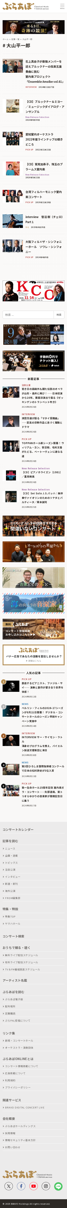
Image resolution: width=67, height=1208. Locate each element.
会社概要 (9, 1118)
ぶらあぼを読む (13, 992)
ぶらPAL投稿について (17, 1020)
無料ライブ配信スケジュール (21, 955)
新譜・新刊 (11, 884)
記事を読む (10, 841)
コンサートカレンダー (18, 829)
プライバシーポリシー (18, 1087)
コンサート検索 (13, 936)
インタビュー (12, 876)
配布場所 (10, 1006)
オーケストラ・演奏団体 (19, 1047)
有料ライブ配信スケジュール (21, 962)
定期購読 (10, 1013)
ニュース (10, 848)
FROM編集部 (12, 898)
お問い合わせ (12, 1147)
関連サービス (12, 1100)
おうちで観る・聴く (17, 947)
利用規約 (10, 1080)
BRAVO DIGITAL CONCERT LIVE (24, 1107)
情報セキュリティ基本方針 (20, 1140)
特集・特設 (10, 909)
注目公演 (10, 869)
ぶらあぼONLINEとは (18, 1058)
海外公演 (10, 891)
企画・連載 (11, 855)
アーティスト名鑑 (15, 980)
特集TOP (10, 916)
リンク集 (9, 1033)
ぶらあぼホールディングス (20, 1126)
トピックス (11, 862)
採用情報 (10, 1133)
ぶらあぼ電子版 (14, 999)
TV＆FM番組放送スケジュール (22, 969)
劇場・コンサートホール (19, 1040)
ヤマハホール (12, 923)
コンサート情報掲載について (21, 1066)
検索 (59, 314)
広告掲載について (15, 1073)
